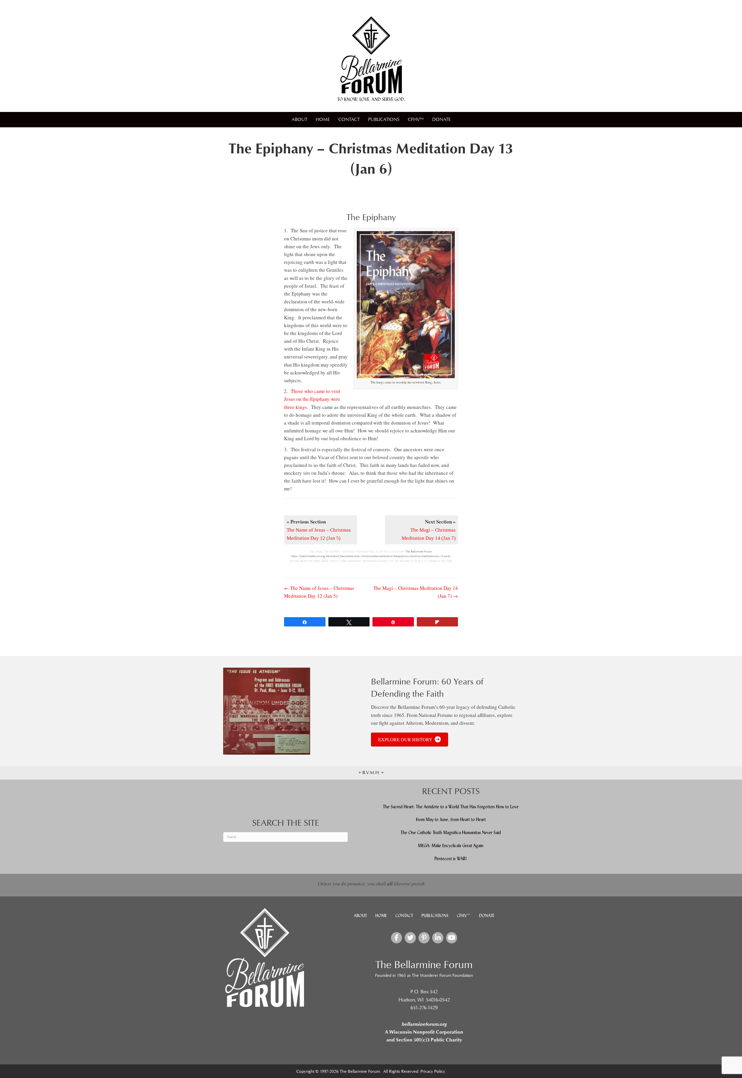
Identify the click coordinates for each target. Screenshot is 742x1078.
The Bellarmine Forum (418, 551)
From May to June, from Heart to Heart (451, 819)
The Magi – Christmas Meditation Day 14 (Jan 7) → (415, 592)
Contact (349, 119)
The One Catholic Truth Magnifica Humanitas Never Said (451, 832)
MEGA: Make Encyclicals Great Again (450, 845)
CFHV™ (416, 119)
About (299, 119)
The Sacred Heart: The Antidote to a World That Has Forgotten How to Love (451, 806)
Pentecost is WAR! (450, 858)
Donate (441, 119)
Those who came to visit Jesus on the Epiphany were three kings (312, 399)
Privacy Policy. (433, 1071)
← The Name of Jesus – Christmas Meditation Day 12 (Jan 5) (319, 592)
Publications (383, 119)
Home (323, 119)
